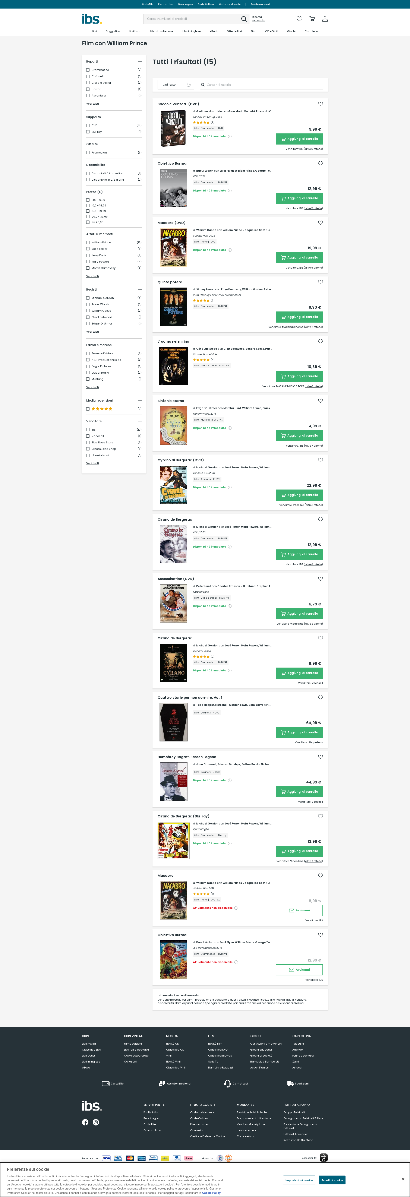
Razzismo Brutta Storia (298, 1140)
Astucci (297, 1067)
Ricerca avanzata (258, 18)
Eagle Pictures (101, 366)
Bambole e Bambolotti (265, 1061)
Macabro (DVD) (172, 223)
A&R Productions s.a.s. (107, 360)
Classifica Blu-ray (220, 1055)
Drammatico (100, 70)
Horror (96, 89)
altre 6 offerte (313, 267)
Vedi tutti (92, 103)
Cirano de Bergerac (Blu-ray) (183, 816)
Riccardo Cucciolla (269, 111)
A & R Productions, (204, 948)
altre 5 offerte (313, 149)
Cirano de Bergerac (175, 519)
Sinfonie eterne (171, 401)
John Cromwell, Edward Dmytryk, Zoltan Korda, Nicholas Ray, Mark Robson (247, 764)
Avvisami (302, 910)
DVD (94, 125)
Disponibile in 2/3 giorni (108, 179)
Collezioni (130, 1061)
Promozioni (99, 152)
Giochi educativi (261, 1049)
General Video (202, 651)
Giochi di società (261, 1055)
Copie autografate (136, 1055)
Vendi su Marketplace (251, 1124)
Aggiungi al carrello (302, 139)
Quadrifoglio (100, 372)
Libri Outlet (88, 1055)
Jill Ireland (248, 586)
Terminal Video (102, 353)
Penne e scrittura (303, 1055)
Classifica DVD (217, 1049)
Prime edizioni (133, 1043)
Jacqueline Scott (255, 230)
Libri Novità (89, 1043)
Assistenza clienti (261, 4)
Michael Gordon (103, 298)
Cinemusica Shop (104, 449)
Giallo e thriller (101, 83)
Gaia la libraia (153, 1130)
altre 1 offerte (314, 386)
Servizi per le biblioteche (252, 1112)
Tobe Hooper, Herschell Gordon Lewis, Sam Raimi (229, 705)
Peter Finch (271, 289)
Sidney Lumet (205, 289)
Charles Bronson (228, 586)
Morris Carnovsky (104, 268)
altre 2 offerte (313, 327)
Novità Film (215, 1043)
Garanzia (196, 1130)
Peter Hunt (203, 586)
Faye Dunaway (231, 289)
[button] (244, 19)
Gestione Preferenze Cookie (207, 1136)
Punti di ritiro (165, 4)
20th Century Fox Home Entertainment (217, 295)
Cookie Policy (211, 1193)
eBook (86, 1067)
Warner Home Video (205, 354)
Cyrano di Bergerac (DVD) (181, 460)
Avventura (99, 95)
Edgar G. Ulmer (102, 323)
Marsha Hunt (232, 408)
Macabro (166, 875)
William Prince (101, 242)
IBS (94, 429)
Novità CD (172, 1043)
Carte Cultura (206, 4)
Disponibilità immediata (108, 173)
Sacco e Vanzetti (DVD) (178, 104)
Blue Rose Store (102, 442)
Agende (297, 1049)
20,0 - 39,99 (100, 216)
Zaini (295, 1061)
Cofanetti (98, 76)
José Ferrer (99, 249)
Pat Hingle (272, 349)
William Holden (252, 289)
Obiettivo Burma (172, 163)
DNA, (196, 176)
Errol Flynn (227, 170)
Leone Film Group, (204, 117)
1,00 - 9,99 (98, 200)
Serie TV (213, 1061)
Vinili (169, 1055)
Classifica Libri (91, 1049)
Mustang (98, 379)
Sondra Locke (255, 349)
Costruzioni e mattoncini (266, 1043)
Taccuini (298, 1043)
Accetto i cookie (332, 1180)
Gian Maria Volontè (241, 111)
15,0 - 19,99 (99, 211)
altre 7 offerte (313, 445)
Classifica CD (175, 1049)
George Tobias (265, 170)
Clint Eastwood (102, 317)
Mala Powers (101, 261)
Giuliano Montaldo (209, 111)
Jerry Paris (99, 255)
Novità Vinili (173, 1061)
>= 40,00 (97, 222)
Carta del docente (229, 4)
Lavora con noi (246, 1130)
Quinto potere (170, 282)
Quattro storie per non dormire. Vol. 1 (190, 697)
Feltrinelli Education (296, 1134)
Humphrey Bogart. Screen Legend (187, 757)
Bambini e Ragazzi (220, 1067)
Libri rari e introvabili (136, 1049)
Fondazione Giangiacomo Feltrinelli (301, 1126)
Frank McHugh (272, 408)
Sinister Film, (200, 235)
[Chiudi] (403, 1179)
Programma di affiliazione (254, 1118)
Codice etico (245, 1136)
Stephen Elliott (267, 586)
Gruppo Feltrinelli (294, 1112)
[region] (205, 1179)
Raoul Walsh (100, 304)
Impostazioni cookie (299, 1180)
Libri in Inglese (91, 1061)
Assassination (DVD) (176, 579)
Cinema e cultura (204, 473)
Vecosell (98, 436)
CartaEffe (147, 4)
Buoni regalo (185, 4)
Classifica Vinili (176, 1067)
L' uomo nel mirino (173, 341)
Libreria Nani (100, 455)
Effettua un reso (200, 1124)
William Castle (101, 311)
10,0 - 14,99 (99, 205)
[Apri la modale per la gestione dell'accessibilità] (323, 1157)
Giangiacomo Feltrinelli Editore (303, 1118)
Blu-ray (97, 132)
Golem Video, (201, 413)
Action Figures (259, 1067)
